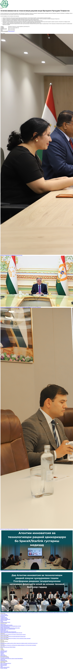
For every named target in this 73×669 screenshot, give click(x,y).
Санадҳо (2, 653)
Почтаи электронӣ (3, 668)
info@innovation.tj (11, 31)
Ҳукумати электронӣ (4, 615)
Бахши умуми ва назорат (4, 667)
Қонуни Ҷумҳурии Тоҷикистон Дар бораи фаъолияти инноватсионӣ (12, 636)
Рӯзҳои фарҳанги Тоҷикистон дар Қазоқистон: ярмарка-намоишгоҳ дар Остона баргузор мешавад (18, 645)
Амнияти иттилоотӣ (4, 618)
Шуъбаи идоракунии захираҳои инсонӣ (7, 628)
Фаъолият (2, 652)
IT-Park (1, 621)
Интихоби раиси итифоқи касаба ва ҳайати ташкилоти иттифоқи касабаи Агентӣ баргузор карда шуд (19, 643)
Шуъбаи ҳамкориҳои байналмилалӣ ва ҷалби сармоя (10, 627)
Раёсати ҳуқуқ (3, 624)
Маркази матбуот (3, 651)
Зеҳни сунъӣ (2, 659)
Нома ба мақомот (3, 655)
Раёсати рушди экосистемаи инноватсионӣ (8, 631)
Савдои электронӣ (3, 614)
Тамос (1, 666)
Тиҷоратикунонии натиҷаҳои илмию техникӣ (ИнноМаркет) (11, 658)
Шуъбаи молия (3, 629)
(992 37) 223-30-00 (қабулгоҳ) (5, 663)
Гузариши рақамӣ (3, 617)
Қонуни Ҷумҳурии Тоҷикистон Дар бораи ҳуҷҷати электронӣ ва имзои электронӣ (15, 638)
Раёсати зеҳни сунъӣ (4, 630)
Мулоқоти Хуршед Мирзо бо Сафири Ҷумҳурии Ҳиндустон (11, 255)
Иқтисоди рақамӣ (3, 620)
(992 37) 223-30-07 (3, 664)
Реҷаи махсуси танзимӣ (4, 657)
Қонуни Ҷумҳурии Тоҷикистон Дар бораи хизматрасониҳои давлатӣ (13, 634)
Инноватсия (2, 616)
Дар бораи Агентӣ (3, 650)
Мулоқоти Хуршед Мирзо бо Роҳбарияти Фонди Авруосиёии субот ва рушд (14, 529)
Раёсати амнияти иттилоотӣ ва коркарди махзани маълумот (11, 632)
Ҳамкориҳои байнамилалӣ (5, 619)
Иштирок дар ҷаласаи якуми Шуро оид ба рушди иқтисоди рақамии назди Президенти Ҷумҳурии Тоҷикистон (20, 307)
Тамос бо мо (2, 654)
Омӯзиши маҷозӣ (3, 660)
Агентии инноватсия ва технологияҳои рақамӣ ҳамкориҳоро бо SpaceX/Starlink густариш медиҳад (18, 570)
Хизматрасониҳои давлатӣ (5, 622)
